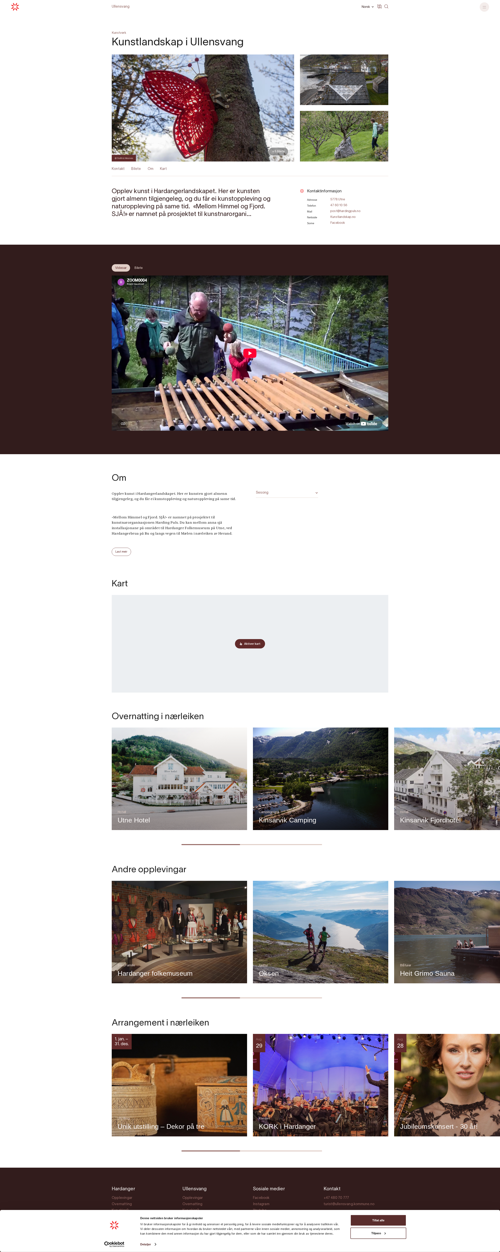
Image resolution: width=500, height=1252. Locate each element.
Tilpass (376, 1233)
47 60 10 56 (338, 205)
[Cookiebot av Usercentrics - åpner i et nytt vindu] (114, 1244)
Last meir (121, 552)
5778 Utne (337, 199)
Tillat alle (378, 1220)
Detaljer (145, 1244)
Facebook (337, 223)
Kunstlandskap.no (343, 217)
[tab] (121, 268)
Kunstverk (119, 33)
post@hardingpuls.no (345, 211)
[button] (367, 6)
